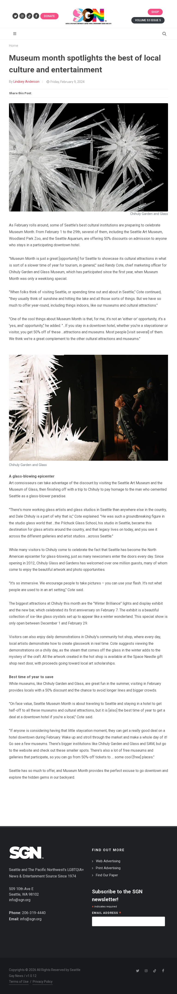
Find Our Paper (107, 875)
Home (13, 46)
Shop (155, 12)
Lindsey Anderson (26, 81)
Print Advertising (108, 868)
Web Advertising (108, 861)
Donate (49, 16)
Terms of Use (19, 981)
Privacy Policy (43, 981)
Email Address (106, 913)
